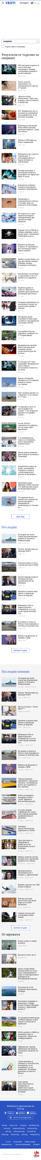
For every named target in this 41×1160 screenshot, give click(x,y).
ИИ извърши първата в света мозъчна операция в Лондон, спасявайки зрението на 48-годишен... (28, 69)
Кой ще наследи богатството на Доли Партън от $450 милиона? (27, 901)
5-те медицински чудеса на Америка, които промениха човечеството (26, 441)
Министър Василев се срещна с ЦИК (27, 637)
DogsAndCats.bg (19, 1128)
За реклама (18, 1142)
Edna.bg (24, 1134)
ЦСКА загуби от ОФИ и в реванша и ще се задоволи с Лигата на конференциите (28, 1035)
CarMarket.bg (32, 1128)
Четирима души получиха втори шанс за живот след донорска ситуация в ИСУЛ (28, 320)
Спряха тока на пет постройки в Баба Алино (26, 915)
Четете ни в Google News (22, 1118)
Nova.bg (7, 1128)
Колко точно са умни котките (27, 942)
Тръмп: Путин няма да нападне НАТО (28, 550)
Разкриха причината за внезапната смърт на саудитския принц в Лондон (28, 305)
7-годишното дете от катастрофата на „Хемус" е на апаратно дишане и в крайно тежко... (28, 411)
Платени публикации (22, 1144)
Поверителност (6, 1144)
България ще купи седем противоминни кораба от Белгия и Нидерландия (27, 537)
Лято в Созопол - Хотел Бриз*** (28, 708)
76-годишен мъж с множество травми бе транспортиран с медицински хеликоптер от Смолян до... (28, 502)
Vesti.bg (10, 3)
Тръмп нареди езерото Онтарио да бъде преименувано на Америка (28, 580)
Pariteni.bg (15, 1134)
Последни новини (15, 671)
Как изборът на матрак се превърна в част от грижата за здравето (28, 276)
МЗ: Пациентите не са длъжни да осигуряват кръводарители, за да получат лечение (28, 114)
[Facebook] (20, 1147)
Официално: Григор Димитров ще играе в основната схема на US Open (28, 1050)
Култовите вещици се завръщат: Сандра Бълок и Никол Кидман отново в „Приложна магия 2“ (28, 1005)
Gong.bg (23, 1125)
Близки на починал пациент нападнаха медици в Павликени (27, 187)
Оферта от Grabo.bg (24, 711)
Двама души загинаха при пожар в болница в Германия (28, 454)
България (21, 687)
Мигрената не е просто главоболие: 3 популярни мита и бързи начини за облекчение (28, 158)
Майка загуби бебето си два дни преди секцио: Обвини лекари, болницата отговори (28, 262)
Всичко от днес (20, 650)
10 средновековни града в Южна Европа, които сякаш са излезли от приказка (28, 1020)
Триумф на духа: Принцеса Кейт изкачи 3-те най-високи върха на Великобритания (28, 486)
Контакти (36, 1144)
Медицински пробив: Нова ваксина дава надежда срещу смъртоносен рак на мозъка (27, 349)
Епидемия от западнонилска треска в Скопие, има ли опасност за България (28, 202)
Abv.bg (4, 1125)
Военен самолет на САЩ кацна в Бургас (28, 885)
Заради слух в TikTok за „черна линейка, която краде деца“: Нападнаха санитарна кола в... (28, 233)
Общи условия (30, 1142)
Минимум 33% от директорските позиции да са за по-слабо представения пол (27, 609)
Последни (24, 3)
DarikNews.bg (34, 1125)
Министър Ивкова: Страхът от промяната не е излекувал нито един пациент (28, 247)
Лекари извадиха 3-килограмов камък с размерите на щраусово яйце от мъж (28, 173)
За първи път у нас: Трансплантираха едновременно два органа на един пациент (27, 217)
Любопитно (21, 863)
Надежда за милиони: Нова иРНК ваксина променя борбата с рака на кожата (28, 128)
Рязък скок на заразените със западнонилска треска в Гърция (28, 85)
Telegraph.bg (35, 1134)
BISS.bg (8, 1131)
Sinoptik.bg (31, 1131)
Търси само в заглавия (15, 46)
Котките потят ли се (27, 955)
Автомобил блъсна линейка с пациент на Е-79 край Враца (28, 333)
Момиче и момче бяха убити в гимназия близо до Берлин (28, 593)
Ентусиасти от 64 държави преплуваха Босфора (27, 989)
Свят (19, 697)
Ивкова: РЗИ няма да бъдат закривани (27, 141)
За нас (8, 1142)
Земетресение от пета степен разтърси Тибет (28, 564)
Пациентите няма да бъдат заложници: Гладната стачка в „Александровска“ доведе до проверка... (27, 470)
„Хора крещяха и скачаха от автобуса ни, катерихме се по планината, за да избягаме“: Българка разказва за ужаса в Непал (28, 1067)
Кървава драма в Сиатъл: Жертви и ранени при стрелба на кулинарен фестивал (28, 290)
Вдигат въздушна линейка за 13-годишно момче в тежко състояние (28, 381)
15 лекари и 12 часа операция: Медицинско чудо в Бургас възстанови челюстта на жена (28, 366)
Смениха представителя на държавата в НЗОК (26, 828)
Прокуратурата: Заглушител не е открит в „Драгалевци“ (28, 873)
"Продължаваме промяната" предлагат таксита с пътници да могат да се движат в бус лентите (28, 783)
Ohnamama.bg (19, 1131)
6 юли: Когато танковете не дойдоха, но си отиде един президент (28, 426)
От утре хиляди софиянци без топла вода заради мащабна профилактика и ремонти (27, 814)
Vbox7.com (13, 1125)
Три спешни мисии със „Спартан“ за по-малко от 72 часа (28, 395)
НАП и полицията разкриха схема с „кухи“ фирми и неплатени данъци (26, 798)
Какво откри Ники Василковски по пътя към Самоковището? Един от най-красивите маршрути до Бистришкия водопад (28, 974)
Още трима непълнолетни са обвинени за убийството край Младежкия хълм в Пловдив (26, 1087)
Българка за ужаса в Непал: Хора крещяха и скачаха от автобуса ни (28, 624)
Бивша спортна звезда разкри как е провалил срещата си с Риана (28, 859)
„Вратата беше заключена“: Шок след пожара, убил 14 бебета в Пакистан (28, 99)
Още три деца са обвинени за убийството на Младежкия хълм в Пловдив (26, 844)
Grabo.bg (5, 1134)
